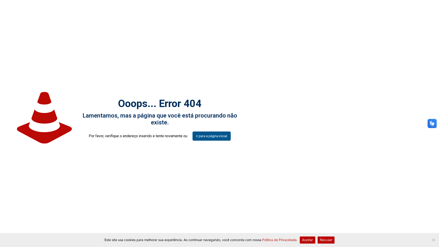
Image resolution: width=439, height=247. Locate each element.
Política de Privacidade (279, 240)
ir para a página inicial (211, 136)
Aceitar (307, 240)
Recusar (326, 240)
